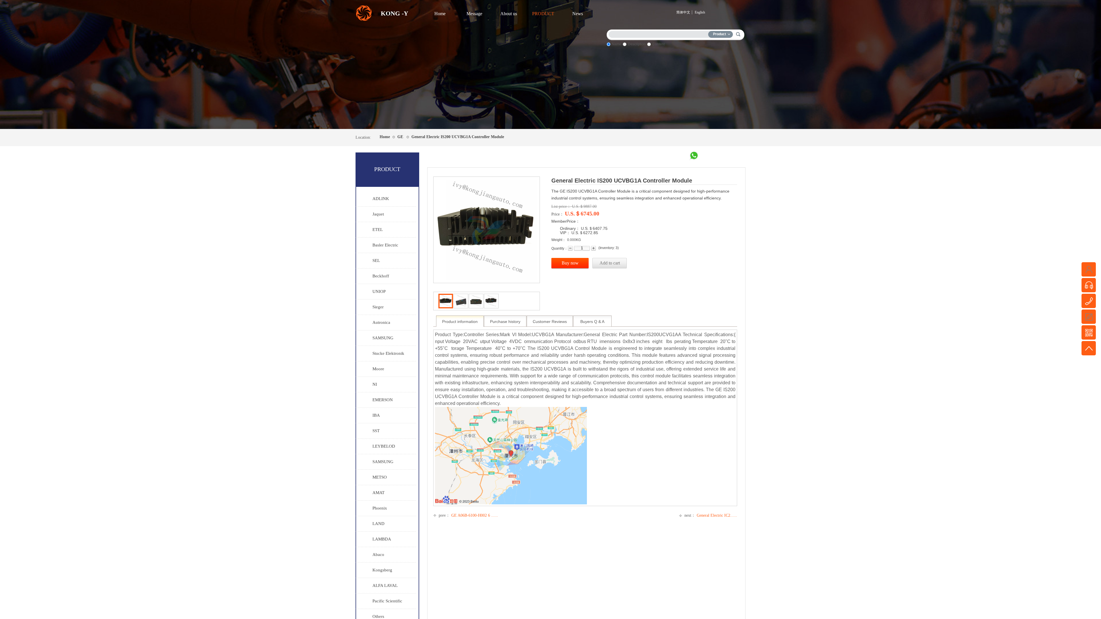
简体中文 (683, 12)
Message (474, 13)
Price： (557, 214)
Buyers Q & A (592, 321)
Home (440, 13)
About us (508, 13)
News (577, 13)
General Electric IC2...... (710, 515)
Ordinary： (570, 228)
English (700, 12)
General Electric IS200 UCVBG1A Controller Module (457, 137)
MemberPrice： (565, 221)
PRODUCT (543, 13)
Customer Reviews (550, 321)
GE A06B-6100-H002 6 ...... (468, 515)
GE (400, 137)
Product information (460, 321)
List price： (561, 206)
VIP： (565, 232)
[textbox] (660, 33)
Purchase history (505, 321)
